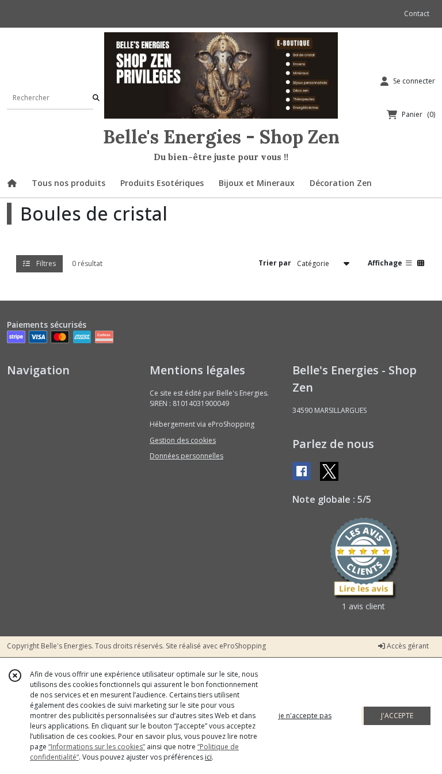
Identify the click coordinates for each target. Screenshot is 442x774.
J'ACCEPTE (397, 715)
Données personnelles (186, 456)
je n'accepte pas (305, 715)
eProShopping (242, 646)
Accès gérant (407, 646)
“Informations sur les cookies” (96, 747)
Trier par (274, 263)
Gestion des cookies (183, 440)
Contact (416, 13)
